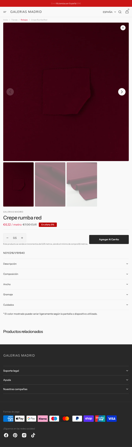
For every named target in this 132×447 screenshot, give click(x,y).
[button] (4, 11)
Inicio (5, 20)
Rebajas (24, 20)
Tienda (14, 20)
